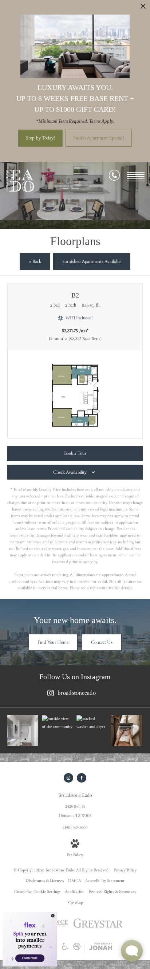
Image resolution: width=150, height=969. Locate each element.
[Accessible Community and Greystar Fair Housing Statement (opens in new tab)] (65, 949)
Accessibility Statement (105, 881)
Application (74, 892)
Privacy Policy (125, 870)
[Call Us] (114, 177)
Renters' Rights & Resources (112, 892)
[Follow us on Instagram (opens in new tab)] (68, 778)
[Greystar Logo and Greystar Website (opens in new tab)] (98, 928)
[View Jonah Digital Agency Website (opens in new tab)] (100, 948)
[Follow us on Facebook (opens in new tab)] (81, 778)
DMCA (74, 881)
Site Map (75, 903)
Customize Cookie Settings (37, 892)
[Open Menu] (136, 176)
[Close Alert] (143, 8)
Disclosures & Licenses (44, 881)
